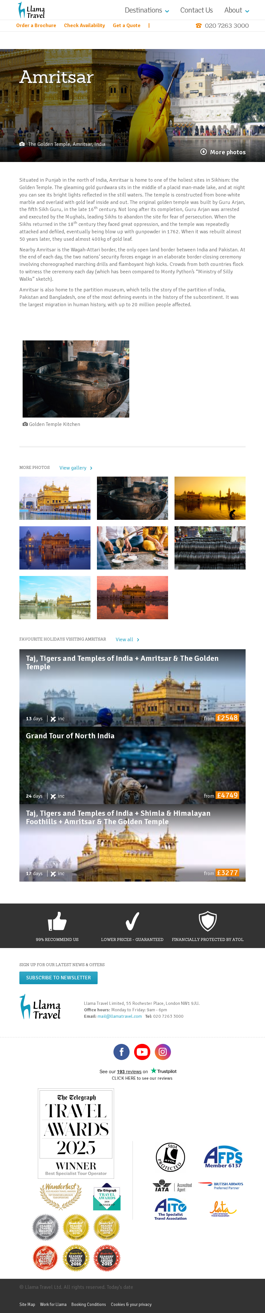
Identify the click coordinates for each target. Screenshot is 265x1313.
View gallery (72, 468)
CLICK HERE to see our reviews (142, 1078)
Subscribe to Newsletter (58, 978)
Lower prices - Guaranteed (132, 939)
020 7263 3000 (227, 25)
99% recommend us (57, 939)
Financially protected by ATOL (208, 939)
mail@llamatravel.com (121, 1016)
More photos (228, 152)
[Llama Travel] (31, 9)
